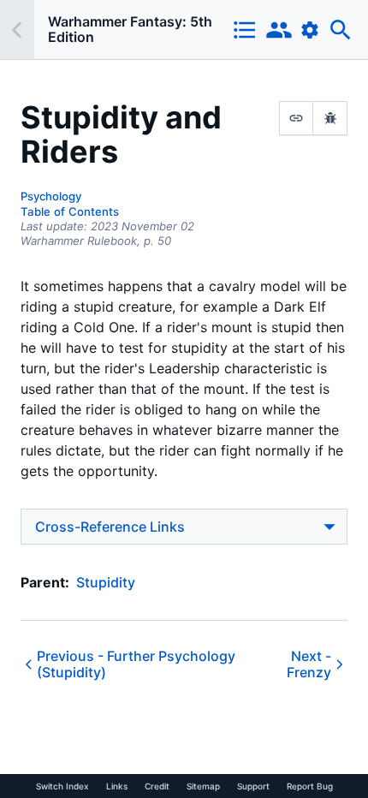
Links (117, 786)
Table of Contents (70, 211)
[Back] (17, 29)
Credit (157, 786)
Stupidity (105, 582)
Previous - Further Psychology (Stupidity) (136, 664)
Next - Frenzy (309, 664)
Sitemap (203, 786)
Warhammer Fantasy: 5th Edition (130, 29)
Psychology (51, 196)
